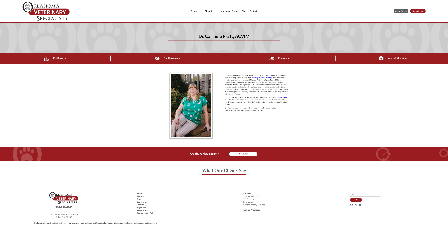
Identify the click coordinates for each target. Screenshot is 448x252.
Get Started (243, 154)
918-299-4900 (63, 207)
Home (139, 193)
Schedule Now (418, 11)
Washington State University (262, 78)
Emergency (248, 202)
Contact (253, 11)
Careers (140, 204)
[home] (65, 11)
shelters (284, 97)
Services (247, 193)
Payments (141, 207)
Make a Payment (401, 11)
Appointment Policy (146, 213)
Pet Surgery (248, 199)
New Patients (143, 210)
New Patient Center (229, 11)
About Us (141, 196)
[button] (196, 11)
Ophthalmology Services (254, 204)
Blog (244, 11)
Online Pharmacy (251, 210)
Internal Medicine (251, 196)
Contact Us (142, 202)
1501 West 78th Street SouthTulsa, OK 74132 (63, 215)
